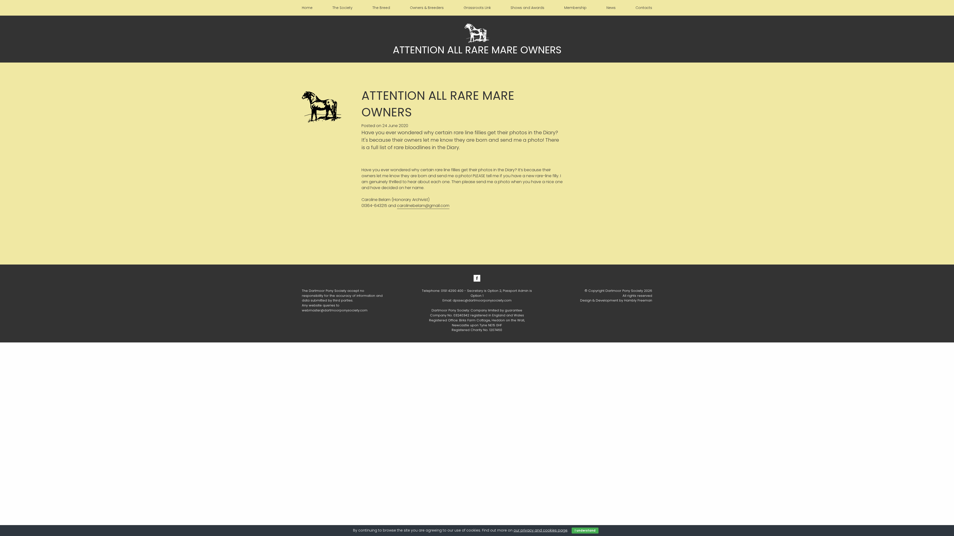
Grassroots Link (477, 7)
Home (307, 7)
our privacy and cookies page (540, 530)
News (611, 7)
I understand (585, 530)
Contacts (644, 7)
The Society (342, 7)
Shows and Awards (527, 7)
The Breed (381, 7)
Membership (575, 7)
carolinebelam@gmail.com (423, 205)
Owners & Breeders (427, 7)
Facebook (477, 278)
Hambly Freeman (638, 300)
